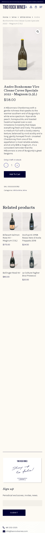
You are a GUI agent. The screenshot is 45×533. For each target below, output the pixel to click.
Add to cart (15, 174)
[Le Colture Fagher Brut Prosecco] (31, 259)
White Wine (25, 17)
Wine (14, 17)
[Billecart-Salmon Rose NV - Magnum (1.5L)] (12, 221)
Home (5, 17)
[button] (41, 7)
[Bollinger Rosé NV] (12, 259)
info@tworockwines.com (17, 531)
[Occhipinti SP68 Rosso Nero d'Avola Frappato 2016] (31, 221)
